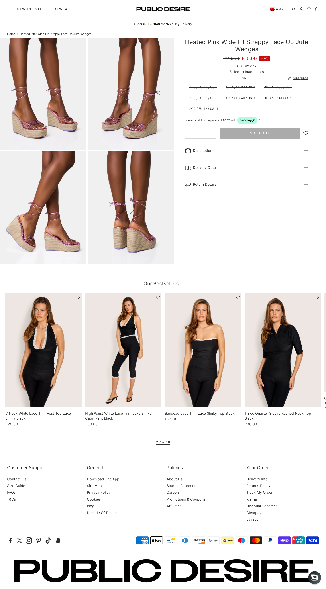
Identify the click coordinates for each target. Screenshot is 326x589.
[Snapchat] (58, 540)
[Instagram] (29, 540)
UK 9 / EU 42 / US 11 (203, 108)
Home (11, 34)
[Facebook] (10, 540)
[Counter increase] (211, 133)
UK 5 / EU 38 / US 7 (278, 87)
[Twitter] (19, 540)
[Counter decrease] (190, 133)
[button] (9, 9)
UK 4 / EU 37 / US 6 (240, 87)
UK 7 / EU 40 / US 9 (240, 98)
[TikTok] (48, 540)
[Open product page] (43, 350)
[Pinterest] (38, 540)
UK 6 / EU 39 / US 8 (203, 98)
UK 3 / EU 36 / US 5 (203, 87)
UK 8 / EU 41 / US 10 (279, 98)
